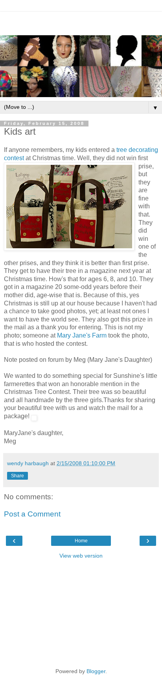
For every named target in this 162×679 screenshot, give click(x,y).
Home (81, 541)
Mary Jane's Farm (82, 335)
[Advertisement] (81, 21)
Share (17, 476)
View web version (81, 556)
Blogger (96, 671)
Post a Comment (32, 514)
